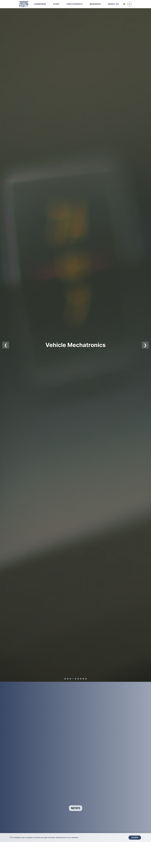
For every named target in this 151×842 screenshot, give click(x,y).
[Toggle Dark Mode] (129, 4)
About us (113, 4)
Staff (56, 4)
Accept (134, 837)
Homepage (40, 4)
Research (95, 4)
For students (75, 4)
